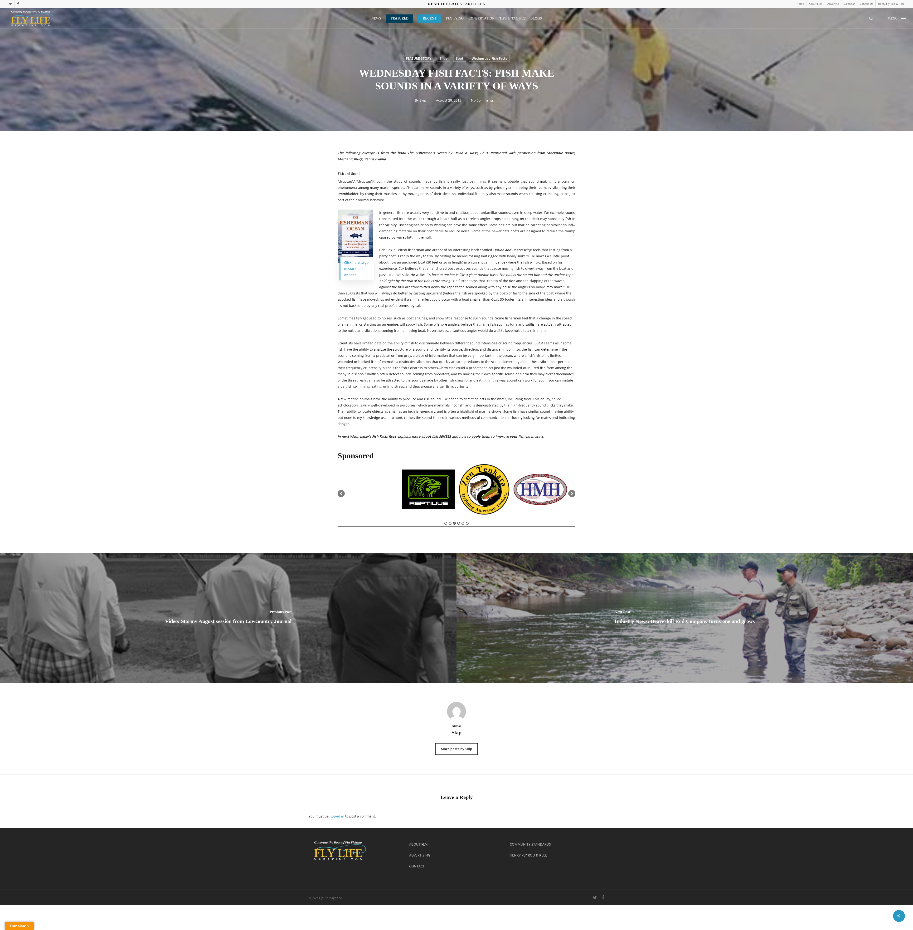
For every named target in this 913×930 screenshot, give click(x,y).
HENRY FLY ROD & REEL (528, 855)
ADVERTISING (419, 855)
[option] (389, 491)
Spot (459, 58)
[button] (897, 18)
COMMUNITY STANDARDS (530, 844)
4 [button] (458, 523)
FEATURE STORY (418, 58)
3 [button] (454, 523)
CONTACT (417, 866)
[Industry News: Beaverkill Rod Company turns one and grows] (684, 618)
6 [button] (467, 523)
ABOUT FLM (418, 844)
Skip (423, 100)
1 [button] (445, 523)
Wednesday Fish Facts (489, 58)
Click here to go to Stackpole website (356, 268)
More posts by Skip (456, 749)
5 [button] (462, 523)
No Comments (482, 100)
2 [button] (450, 523)
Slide (443, 58)
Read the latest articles (456, 4)
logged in (337, 816)
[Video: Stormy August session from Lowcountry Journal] (228, 618)
